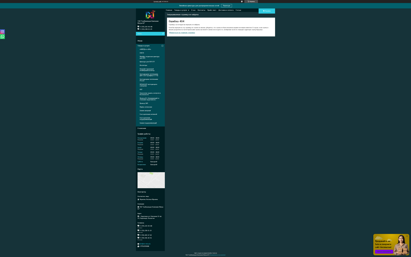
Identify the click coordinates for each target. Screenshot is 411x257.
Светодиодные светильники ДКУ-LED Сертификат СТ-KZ (149, 74)
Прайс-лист (211, 10)
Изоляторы (143, 65)
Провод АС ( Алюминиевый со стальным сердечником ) (149, 99)
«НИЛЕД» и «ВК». (145, 49)
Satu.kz (215, 253)
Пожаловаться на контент (218, 255)
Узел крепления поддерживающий (146, 118)
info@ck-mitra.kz (145, 244)
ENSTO (142, 53)
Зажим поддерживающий (148, 123)
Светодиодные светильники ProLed (149, 80)
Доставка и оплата (226, 10)
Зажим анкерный (145, 111)
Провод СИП (144, 103)
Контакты (201, 10)
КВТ (141, 89)
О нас (193, 10)
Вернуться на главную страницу (182, 33)
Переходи (226, 6)
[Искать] (163, 34)
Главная (169, 10)
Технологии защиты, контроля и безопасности (150, 93)
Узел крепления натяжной (148, 114)
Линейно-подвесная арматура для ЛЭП (149, 57)
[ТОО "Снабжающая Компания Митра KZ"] (150, 14)
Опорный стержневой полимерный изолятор (147, 69)
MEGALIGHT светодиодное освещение (148, 85)
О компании (142, 128)
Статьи (238, 10)
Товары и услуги (180, 10)
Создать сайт (157, 1)
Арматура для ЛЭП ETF (147, 62)
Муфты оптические (146, 107)
